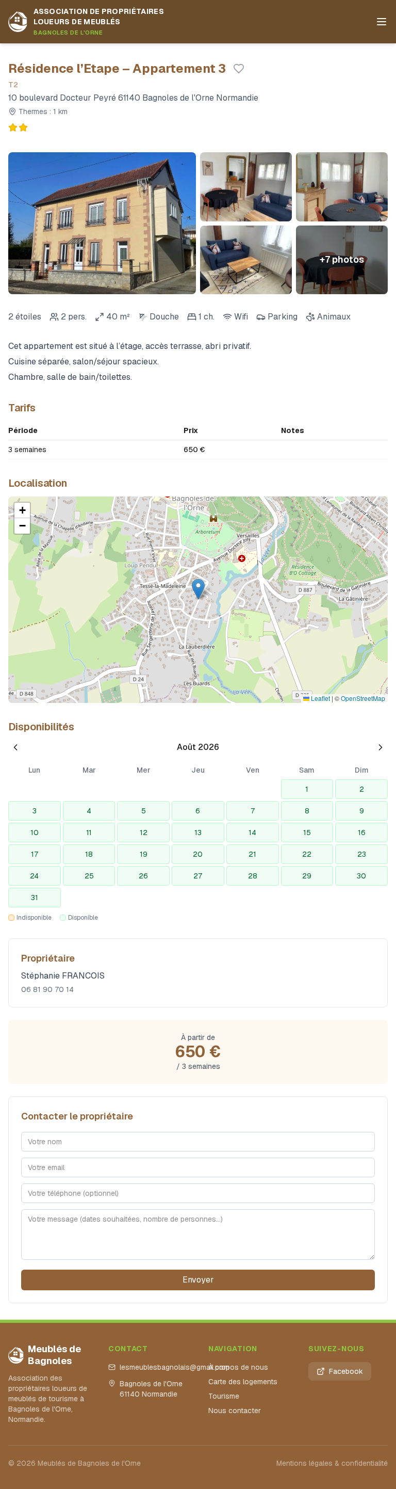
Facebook (346, 1371)
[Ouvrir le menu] (381, 21)
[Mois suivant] (380, 747)
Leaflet (319, 698)
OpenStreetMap (363, 698)
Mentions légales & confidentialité (332, 1463)
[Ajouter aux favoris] (239, 68)
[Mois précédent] (15, 747)
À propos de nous (238, 1367)
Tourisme (223, 1396)
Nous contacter (234, 1410)
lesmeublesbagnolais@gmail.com (154, 1367)
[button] (198, 589)
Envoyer (198, 1279)
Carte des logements (242, 1381)
